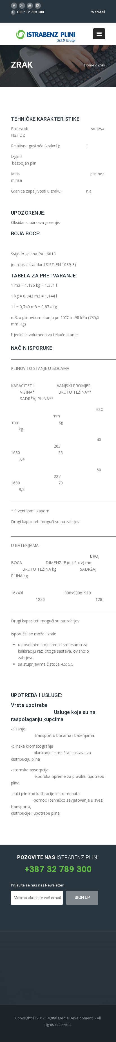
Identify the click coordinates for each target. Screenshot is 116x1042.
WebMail (98, 12)
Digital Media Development (70, 1018)
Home (89, 65)
